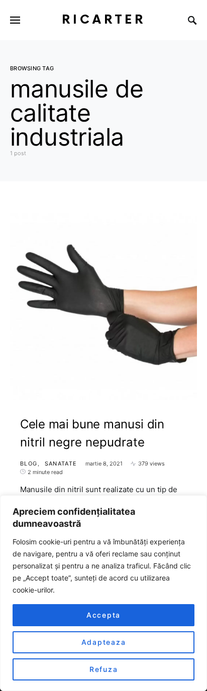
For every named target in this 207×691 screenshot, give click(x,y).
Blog (29, 463)
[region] (103, 593)
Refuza (103, 669)
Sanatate (61, 463)
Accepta (103, 615)
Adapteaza (103, 642)
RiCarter (104, 20)
